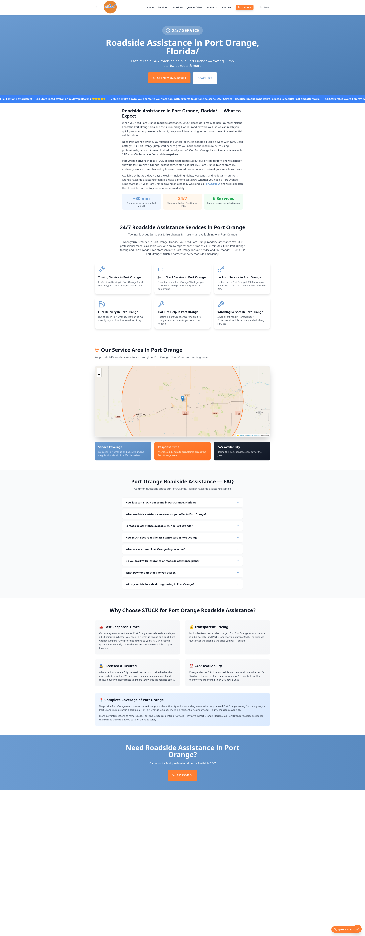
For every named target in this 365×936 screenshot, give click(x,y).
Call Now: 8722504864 (171, 78)
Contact (226, 7)
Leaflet (241, 435)
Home (150, 7)
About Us (212, 7)
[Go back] (96, 7)
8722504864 (213, 183)
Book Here (205, 78)
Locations (177, 7)
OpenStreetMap (253, 435)
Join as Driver (195, 7)
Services (162, 7)
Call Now (247, 7)
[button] (182, 398)
